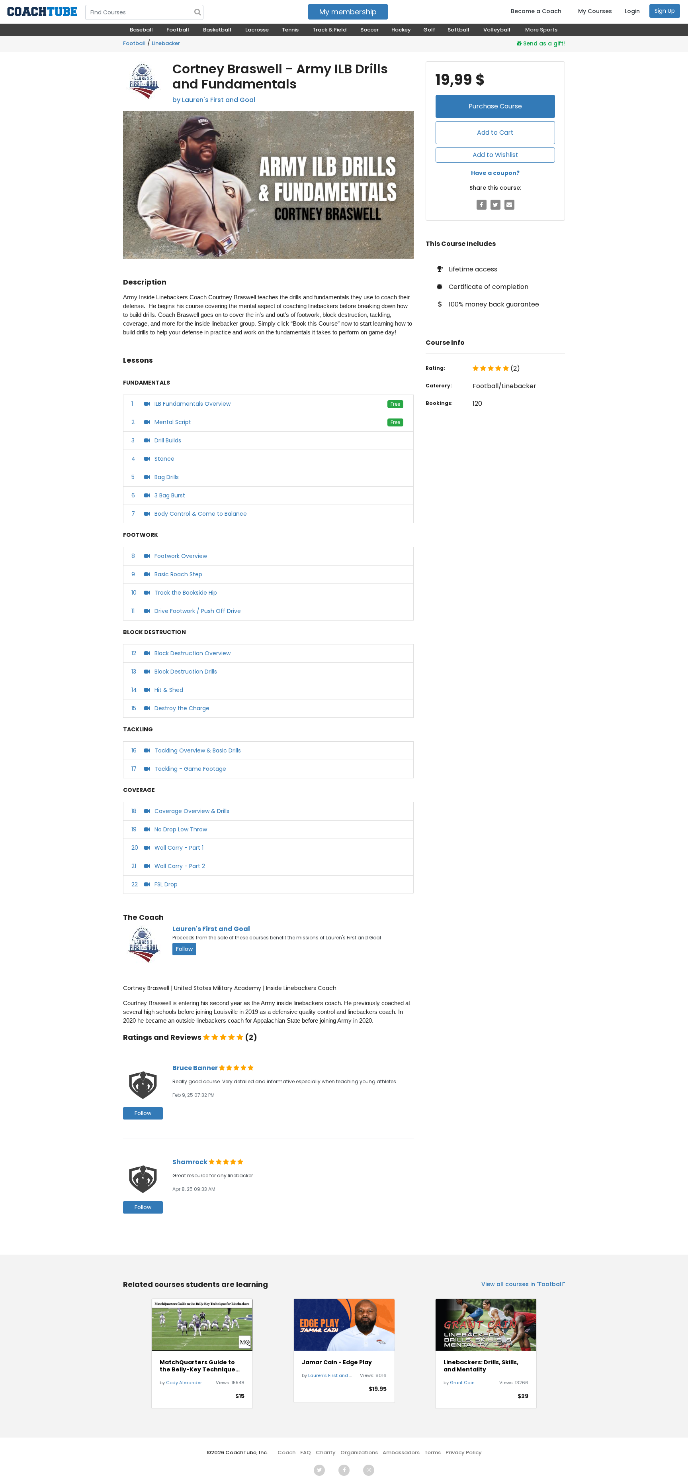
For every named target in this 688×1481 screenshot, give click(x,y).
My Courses (595, 11)
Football (134, 43)
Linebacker (166, 43)
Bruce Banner (195, 1067)
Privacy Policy (464, 1452)
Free (395, 404)
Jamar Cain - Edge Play (337, 1362)
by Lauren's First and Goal (213, 99)
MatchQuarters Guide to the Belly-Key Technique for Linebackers (197, 1366)
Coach (286, 1452)
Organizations (359, 1452)
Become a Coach (536, 11)
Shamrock (190, 1162)
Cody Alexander (184, 1382)
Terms (432, 1452)
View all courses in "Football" (523, 1284)
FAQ (305, 1452)
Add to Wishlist (495, 154)
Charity (326, 1452)
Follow (184, 949)
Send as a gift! (543, 43)
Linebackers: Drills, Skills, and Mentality (481, 1366)
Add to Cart (495, 132)
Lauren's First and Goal (211, 928)
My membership (348, 12)
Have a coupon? (495, 173)
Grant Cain (462, 1382)
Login (632, 11)
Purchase (495, 106)
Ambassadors (401, 1452)
